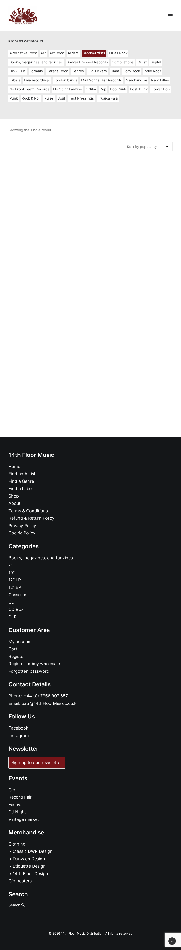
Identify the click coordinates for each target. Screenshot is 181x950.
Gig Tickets (97, 71)
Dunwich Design (29, 858)
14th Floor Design (30, 873)
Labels (14, 80)
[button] (170, 15)
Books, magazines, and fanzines (36, 62)
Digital (155, 62)
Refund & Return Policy (31, 518)
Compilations (123, 62)
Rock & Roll (31, 98)
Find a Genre (21, 481)
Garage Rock (57, 71)
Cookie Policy (21, 532)
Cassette (17, 594)
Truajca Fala (108, 98)
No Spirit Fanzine (67, 89)
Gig (11, 789)
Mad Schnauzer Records (101, 80)
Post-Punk (139, 89)
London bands (65, 80)
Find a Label (20, 488)
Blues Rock (118, 53)
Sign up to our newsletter (37, 762)
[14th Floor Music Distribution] (22, 15)
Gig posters (20, 880)
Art (43, 53)
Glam (115, 71)
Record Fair (20, 797)
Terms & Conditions (28, 510)
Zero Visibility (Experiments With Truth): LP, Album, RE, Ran (90, 339)
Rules (49, 98)
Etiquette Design (29, 866)
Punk (13, 98)
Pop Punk (118, 89)
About (14, 503)
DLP (12, 616)
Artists (73, 53)
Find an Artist (22, 473)
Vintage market (23, 819)
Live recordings (37, 80)
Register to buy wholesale (34, 663)
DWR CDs (17, 71)
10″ (11, 572)
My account (20, 641)
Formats (36, 71)
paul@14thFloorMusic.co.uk (49, 703)
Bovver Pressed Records (87, 62)
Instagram (18, 735)
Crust (142, 62)
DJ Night (17, 811)
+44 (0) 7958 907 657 (46, 695)
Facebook (18, 728)
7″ (10, 565)
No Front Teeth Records (29, 89)
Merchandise (136, 80)
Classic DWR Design (33, 851)
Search (14, 905)
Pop (103, 89)
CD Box (16, 609)
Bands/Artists (93, 53)
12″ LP (14, 579)
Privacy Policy (22, 525)
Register (16, 656)
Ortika (91, 89)
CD (11, 602)
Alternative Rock (23, 53)
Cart (12, 648)
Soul (61, 98)
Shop (13, 496)
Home (14, 466)
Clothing (16, 844)
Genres (78, 71)
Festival (16, 804)
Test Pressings (81, 98)
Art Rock (56, 53)
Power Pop (160, 89)
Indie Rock (152, 71)
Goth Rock (131, 71)
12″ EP (14, 587)
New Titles (160, 80)
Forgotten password (28, 671)
